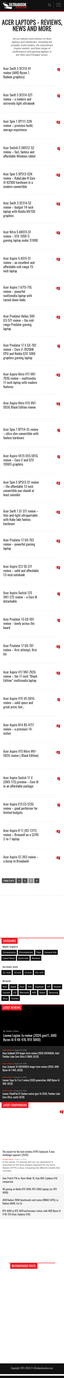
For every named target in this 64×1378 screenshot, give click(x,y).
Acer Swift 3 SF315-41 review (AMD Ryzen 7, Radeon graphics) (17, 72)
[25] (51, 298)
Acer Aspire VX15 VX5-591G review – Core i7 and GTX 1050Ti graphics (20, 460)
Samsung (53, 992)
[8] (51, 106)
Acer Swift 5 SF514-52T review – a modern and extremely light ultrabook (18, 99)
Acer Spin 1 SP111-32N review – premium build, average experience (18, 125)
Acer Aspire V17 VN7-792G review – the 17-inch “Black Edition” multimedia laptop (20, 676)
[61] (51, 269)
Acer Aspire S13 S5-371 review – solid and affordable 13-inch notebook (21, 570)
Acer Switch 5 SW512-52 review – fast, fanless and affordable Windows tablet (19, 151)
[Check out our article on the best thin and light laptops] (32, 1317)
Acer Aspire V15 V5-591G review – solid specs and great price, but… (18, 702)
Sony (5, 998)
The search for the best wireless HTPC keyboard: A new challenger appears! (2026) (28, 1153)
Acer (5, 986)
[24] (51, 762)
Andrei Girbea (7, 1050)
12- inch (7, 972)
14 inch (28, 972)
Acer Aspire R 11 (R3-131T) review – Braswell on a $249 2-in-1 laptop (21, 834)
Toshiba (15, 998)
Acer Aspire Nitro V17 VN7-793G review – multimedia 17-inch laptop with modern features (20, 380)
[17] (51, 868)
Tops (38, 952)
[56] (51, 493)
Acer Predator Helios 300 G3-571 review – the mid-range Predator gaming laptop (19, 322)
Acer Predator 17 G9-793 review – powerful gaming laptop (19, 544)
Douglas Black (8, 1159)
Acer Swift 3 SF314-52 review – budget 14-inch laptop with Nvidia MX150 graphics (19, 209)
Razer (42, 992)
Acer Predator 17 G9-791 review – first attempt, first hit (20, 649)
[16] (51, 683)
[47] (51, 185)
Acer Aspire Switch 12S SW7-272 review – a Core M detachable (20, 597)
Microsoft (24, 992)
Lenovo (6, 992)
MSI (34, 992)
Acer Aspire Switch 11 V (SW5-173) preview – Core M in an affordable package (21, 781)
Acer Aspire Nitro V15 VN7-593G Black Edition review (20, 405)
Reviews (36, 958)
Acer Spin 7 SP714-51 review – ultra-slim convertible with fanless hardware (21, 433)
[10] (51, 522)
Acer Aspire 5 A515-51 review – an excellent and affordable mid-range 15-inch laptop (19, 264)
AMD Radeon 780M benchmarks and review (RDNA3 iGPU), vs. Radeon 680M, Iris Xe (30, 1201)
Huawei (57, 986)
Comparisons (9, 952)
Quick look (23, 958)
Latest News (9, 958)
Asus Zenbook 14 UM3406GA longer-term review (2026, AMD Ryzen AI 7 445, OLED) (30, 1068)
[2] (51, 815)
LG (14, 992)
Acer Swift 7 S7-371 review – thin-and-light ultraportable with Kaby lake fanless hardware (20, 517)
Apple (13, 986)
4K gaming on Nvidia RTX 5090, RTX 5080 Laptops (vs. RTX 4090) (29, 1190)
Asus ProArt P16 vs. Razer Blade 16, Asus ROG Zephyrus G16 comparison (29, 1179)
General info (50, 952)
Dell (30, 986)
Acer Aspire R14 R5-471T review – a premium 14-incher (18, 729)
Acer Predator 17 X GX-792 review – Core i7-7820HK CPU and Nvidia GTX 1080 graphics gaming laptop (19, 351)
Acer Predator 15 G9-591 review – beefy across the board (18, 623)
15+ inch (39, 972)
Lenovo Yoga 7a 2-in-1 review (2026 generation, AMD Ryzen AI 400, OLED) (30, 1081)
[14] (51, 132)
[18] (51, 385)
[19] (51, 841)
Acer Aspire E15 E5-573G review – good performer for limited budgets (20, 808)
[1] (51, 440)
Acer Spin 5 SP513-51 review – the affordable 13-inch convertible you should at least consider (21, 488)
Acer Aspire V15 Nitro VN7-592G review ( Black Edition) (21, 753)
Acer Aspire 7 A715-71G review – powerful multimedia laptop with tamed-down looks (17, 293)
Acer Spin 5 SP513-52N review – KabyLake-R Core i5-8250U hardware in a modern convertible (19, 180)
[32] (51, 327)
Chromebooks (26, 952)
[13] (51, 656)
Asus (22, 986)
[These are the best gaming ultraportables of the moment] (32, 1293)
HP (48, 986)
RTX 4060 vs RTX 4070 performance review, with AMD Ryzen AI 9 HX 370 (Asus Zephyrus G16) (31, 1212)
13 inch (17, 972)
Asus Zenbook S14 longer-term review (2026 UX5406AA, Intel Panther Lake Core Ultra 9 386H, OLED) (30, 1054)
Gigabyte (39, 986)
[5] (51, 630)
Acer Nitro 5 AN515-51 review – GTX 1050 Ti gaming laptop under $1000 (20, 236)
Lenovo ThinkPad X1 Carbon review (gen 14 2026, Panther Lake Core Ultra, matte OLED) (31, 1095)
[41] (51, 243)
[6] (51, 158)
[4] (51, 79)
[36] (51, 214)
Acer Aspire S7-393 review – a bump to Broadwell (20, 858)
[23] (51, 577)
